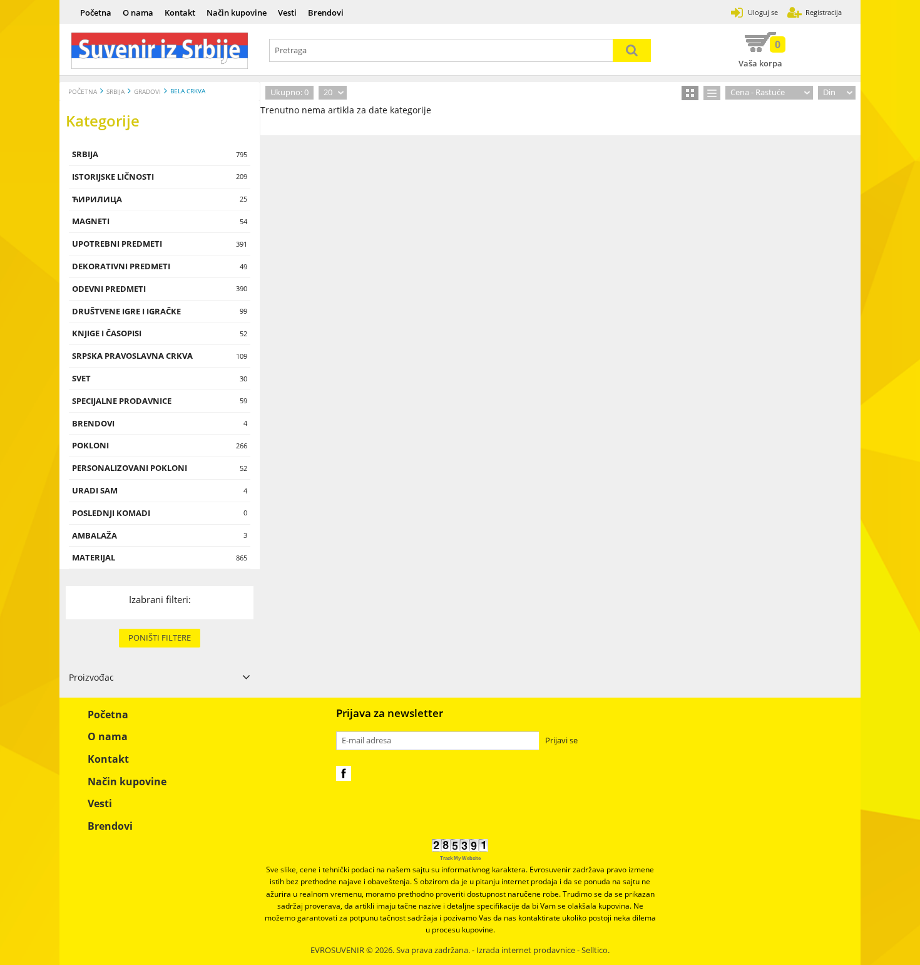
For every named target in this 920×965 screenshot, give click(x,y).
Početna (95, 12)
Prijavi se (561, 740)
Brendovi (326, 12)
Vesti (287, 12)
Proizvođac (91, 677)
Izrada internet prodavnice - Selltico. (543, 950)
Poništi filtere (159, 637)
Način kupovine (237, 12)
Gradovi (147, 92)
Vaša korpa (760, 53)
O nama (138, 12)
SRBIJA (115, 92)
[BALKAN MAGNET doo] (159, 51)
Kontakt (180, 12)
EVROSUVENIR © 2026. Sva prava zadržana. (390, 950)
